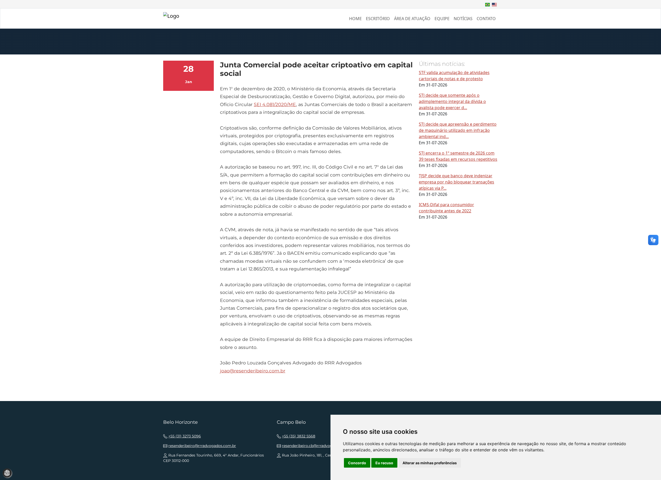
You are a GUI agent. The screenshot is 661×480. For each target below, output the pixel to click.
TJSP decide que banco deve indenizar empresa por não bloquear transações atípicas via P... (456, 182)
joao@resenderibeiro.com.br (252, 370)
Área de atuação (412, 18)
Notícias (463, 18)
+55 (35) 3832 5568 (298, 436)
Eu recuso (384, 463)
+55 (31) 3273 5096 (184, 436)
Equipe (442, 18)
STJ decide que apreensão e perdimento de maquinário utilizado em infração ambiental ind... (458, 130)
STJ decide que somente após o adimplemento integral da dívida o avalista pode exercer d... (452, 101)
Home (355, 18)
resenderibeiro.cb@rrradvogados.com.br (318, 445)
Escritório (378, 18)
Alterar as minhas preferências (430, 463)
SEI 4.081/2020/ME (275, 104)
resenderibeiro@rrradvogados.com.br (202, 445)
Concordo (357, 463)
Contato (486, 18)
